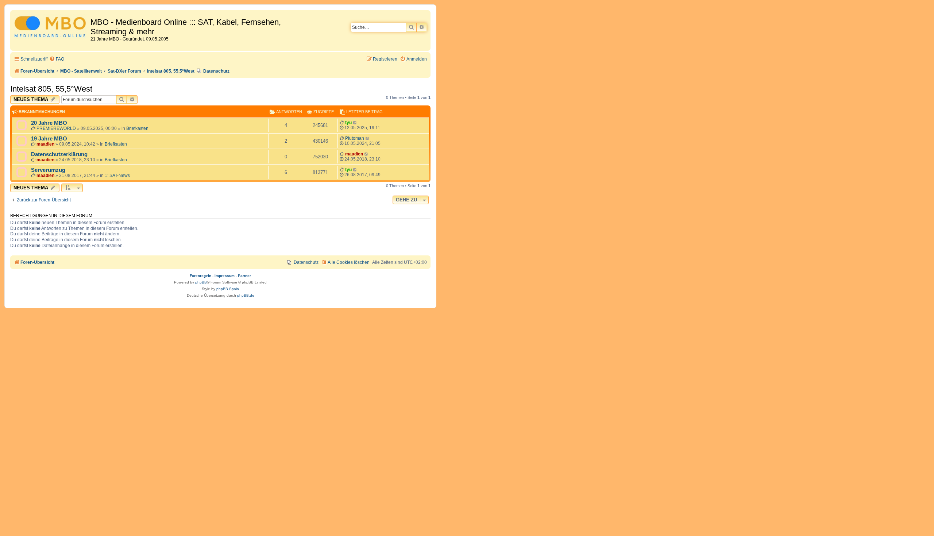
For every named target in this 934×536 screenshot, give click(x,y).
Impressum (225, 276)
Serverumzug (48, 170)
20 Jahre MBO (49, 123)
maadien (45, 144)
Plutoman (354, 138)
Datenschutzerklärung (59, 154)
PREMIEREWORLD (56, 128)
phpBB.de (245, 295)
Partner (244, 276)
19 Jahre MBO (49, 139)
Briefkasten (137, 128)
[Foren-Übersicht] (51, 28)
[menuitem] (56, 59)
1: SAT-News (117, 175)
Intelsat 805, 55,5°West (51, 88)
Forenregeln (200, 276)
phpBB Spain (227, 289)
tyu (348, 122)
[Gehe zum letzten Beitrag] (355, 122)
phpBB (201, 282)
